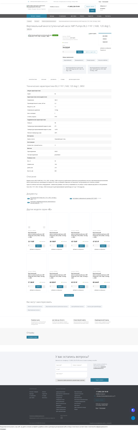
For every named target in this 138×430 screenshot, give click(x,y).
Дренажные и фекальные (62, 393)
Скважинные (59, 395)
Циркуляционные (60, 391)
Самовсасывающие (61, 407)
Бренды (52, 16)
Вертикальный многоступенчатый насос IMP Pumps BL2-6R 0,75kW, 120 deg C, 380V (36, 276)
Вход (100, 1)
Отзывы (99, 16)
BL (50, 209)
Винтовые (77, 405)
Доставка (73, 16)
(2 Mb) (42, 202)
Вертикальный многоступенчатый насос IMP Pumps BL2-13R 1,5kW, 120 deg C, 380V (101, 276)
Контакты (108, 16)
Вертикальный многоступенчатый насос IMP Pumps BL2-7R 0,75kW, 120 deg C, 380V (58, 276)
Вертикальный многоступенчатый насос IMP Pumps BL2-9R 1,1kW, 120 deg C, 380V (79, 276)
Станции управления (79, 401)
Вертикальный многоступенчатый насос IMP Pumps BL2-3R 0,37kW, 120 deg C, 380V (58, 235)
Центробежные (60, 401)
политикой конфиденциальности (99, 367)
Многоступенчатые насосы (35, 306)
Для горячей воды (61, 411)
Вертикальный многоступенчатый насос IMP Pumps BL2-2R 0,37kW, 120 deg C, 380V (36, 235)
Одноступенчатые (61, 409)
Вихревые (58, 405)
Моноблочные (78, 397)
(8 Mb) (43, 198)
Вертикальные (78, 391)
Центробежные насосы (77, 306)
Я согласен (3, 429)
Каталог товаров (35, 16)
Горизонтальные (78, 393)
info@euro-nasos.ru (100, 394)
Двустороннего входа (80, 407)
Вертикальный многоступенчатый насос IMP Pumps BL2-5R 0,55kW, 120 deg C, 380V (101, 235)
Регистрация (105, 1)
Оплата (82, 16)
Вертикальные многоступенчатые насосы (56, 306)
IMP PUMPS (72, 38)
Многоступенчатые (61, 403)
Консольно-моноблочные (81, 399)
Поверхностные (60, 399)
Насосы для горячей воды (94, 306)
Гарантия (90, 16)
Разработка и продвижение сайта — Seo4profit (100, 423)
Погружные (59, 397)
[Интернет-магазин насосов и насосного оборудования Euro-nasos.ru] (37, 6)
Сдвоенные (77, 395)
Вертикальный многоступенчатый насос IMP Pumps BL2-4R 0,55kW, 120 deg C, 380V (79, 235)
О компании (62, 16)
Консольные (77, 403)
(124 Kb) (87, 198)
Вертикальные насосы (34, 310)
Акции (76, 409)
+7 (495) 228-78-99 (73, 7)
